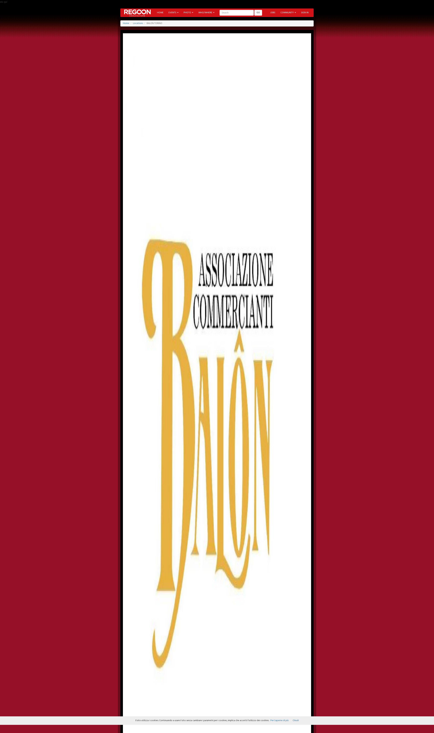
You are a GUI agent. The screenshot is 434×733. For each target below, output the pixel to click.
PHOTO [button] (188, 13)
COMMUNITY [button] (287, 13)
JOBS (272, 13)
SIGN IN (305, 13)
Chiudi (296, 720)
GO (258, 13)
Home (126, 23)
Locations (138, 23)
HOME (160, 13)
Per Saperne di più (279, 720)
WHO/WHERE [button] (205, 13)
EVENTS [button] (173, 13)
